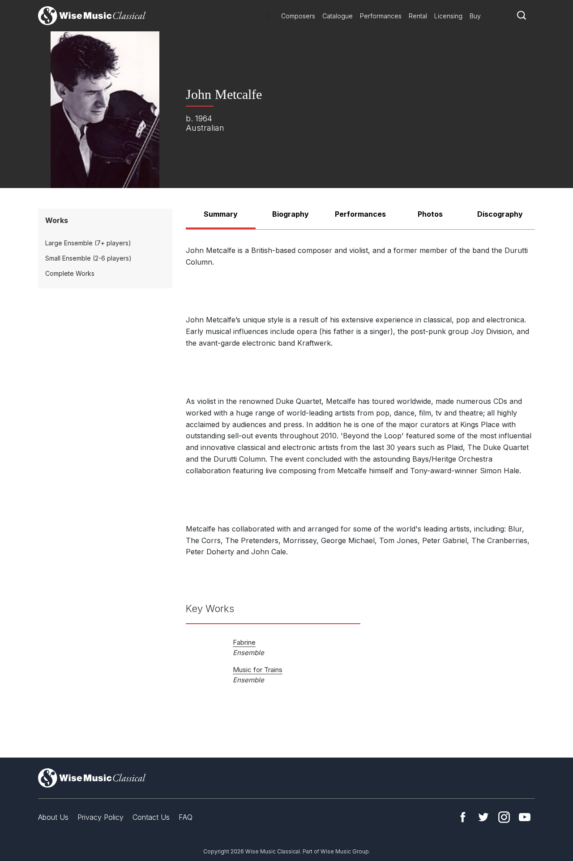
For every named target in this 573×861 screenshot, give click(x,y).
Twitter (483, 817)
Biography (290, 214)
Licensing (448, 16)
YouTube (524, 817)
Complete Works (69, 273)
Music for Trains (257, 669)
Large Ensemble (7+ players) (88, 243)
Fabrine (244, 642)
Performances (381, 16)
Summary (221, 214)
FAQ (185, 817)
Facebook (463, 817)
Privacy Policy (100, 817)
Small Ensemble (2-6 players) (88, 258)
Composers (298, 16)
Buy (475, 16)
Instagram (504, 817)
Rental (418, 16)
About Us (53, 817)
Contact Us (151, 817)
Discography (500, 214)
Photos (430, 214)
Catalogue (337, 16)
